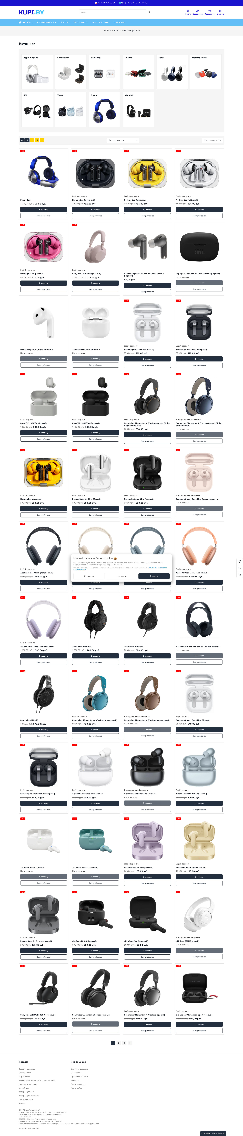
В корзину (43, 209)
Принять (154, 576)
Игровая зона (26, 1076)
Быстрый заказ (43, 216)
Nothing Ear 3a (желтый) (135, 200)
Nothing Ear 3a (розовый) (32, 274)
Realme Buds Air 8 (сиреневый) (138, 867)
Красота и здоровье (28, 1084)
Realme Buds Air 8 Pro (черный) (139, 499)
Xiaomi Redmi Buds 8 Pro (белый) (88, 794)
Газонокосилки (26, 1099)
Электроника (120, 30)
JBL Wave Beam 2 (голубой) (85, 867)
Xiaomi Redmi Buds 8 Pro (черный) (140, 794)
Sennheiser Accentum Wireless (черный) (91, 1015)
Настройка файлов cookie (29, 1128)
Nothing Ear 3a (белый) (187, 200)
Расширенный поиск (47, 22)
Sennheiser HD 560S (133, 646)
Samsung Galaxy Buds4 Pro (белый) (193, 720)
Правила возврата (79, 1076)
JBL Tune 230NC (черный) (84, 941)
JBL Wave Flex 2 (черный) (136, 941)
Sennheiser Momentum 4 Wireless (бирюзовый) (94, 720)
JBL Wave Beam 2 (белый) (32, 867)
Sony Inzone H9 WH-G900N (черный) (37, 1015)
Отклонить (89, 576)
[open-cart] (240, 574)
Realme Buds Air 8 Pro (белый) (86, 499)
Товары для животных (29, 1095)
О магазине (119, 22)
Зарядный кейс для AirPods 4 (86, 349)
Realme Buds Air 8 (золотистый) (191, 867)
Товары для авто (27, 1092)
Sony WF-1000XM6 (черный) (86, 423)
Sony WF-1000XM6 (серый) (33, 423)
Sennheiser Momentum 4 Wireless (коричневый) (147, 720)
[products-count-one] (42, 140)
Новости (64, 22)
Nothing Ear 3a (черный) (83, 200)
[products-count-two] (37, 140)
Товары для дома (27, 1069)
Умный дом (24, 1088)
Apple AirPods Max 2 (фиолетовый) (37, 646)
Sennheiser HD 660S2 (82, 646)
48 (22, 140)
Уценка (22, 1103)
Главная (107, 30)
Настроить (121, 576)
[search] (149, 12)
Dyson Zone (25, 200)
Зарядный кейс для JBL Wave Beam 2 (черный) (198, 274)
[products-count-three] (32, 140)
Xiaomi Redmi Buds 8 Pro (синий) (191, 794)
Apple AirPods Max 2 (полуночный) (36, 573)
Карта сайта (77, 1088)
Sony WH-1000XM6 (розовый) (86, 274)
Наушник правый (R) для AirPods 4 (36, 349)
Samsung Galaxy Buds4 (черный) (191, 349)
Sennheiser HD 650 (29, 720)
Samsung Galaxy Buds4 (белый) (139, 349)
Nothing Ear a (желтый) (31, 499)
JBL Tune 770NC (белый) (187, 941)
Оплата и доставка (101, 22)
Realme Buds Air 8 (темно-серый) (36, 941)
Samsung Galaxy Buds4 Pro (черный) (37, 794)
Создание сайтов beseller (213, 1133)
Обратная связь (80, 22)
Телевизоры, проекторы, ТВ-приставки (38, 1080)
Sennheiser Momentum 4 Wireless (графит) (144, 1015)
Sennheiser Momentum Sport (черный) (194, 1015)
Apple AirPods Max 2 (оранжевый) (192, 573)
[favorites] (240, 568)
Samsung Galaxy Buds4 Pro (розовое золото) (197, 499)
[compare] (240, 561)
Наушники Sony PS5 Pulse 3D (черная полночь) (198, 646)
